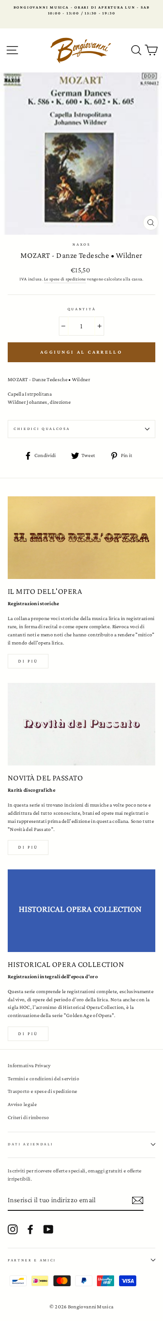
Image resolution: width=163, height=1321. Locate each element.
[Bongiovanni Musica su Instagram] (13, 1229)
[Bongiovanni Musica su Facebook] (30, 1229)
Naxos (81, 244)
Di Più (28, 1033)
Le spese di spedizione (65, 278)
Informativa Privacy (29, 1065)
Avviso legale (22, 1104)
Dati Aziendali (30, 1144)
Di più (28, 660)
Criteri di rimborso (28, 1117)
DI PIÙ (28, 847)
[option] (81, 11)
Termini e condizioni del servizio (43, 1078)
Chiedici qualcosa (42, 428)
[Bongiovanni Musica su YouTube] (48, 1229)
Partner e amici (32, 1260)
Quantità (81, 309)
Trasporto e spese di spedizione (42, 1091)
